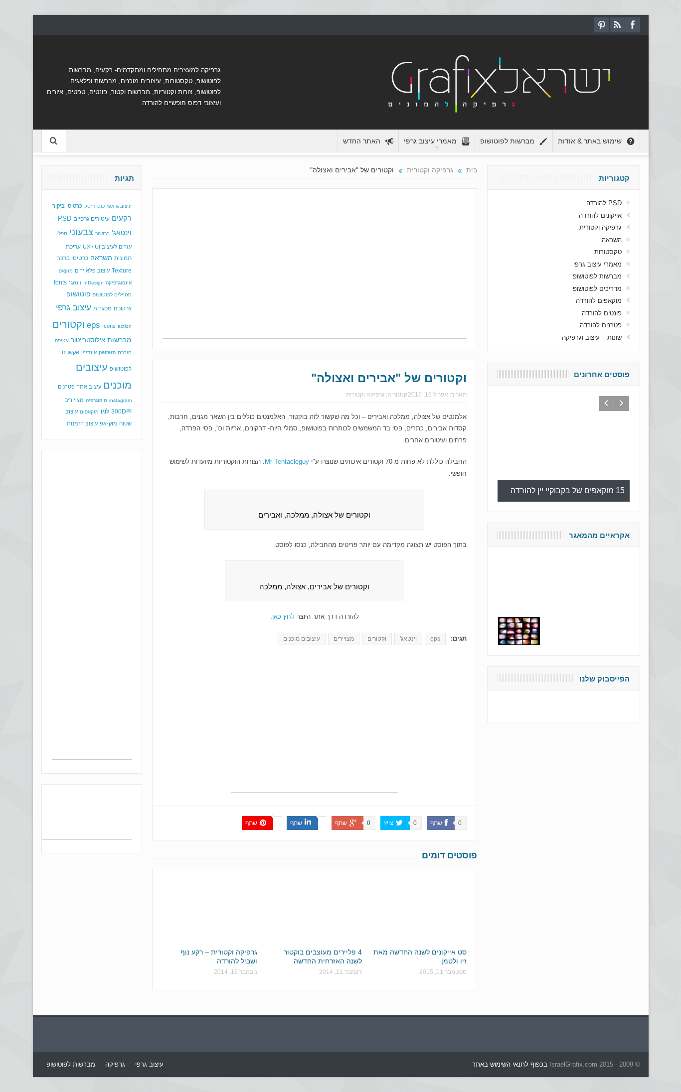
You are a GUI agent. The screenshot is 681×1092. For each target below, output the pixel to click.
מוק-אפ (108, 423)
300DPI (121, 411)
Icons (109, 326)
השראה (101, 258)
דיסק (89, 206)
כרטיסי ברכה (72, 258)
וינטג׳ (75, 282)
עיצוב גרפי (73, 307)
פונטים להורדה (602, 313)
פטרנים (66, 387)
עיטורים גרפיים (91, 218)
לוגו (105, 411)
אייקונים (123, 308)
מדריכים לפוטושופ (597, 288)
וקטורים (376, 638)
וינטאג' (408, 638)
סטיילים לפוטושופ (112, 294)
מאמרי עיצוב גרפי (430, 141)
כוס (101, 206)
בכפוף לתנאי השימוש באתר (509, 1064)
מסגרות (102, 308)
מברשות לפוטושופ (507, 141)
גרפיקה (115, 1064)
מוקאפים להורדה (599, 300)
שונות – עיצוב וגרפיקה (592, 337)
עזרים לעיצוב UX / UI (107, 247)
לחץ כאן (283, 616)
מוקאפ (66, 270)
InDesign (93, 282)
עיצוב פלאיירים (92, 270)
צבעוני (81, 232)
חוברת (125, 352)
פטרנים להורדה (601, 325)
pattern (107, 352)
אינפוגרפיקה (119, 282)
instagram (120, 400)
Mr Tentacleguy (287, 461)
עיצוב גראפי (119, 206)
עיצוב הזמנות (82, 423)
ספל (62, 233)
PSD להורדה (604, 203)
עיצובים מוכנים (301, 638)
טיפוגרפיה (96, 400)
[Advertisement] (315, 268)
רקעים (122, 218)
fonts (60, 282)
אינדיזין (89, 352)
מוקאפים (89, 411)
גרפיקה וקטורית (365, 394)
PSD (64, 218)
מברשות (119, 340)
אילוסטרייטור (88, 340)
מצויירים (344, 638)
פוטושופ (78, 294)
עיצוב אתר (89, 387)
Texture (122, 270)
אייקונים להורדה (600, 215)
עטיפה (62, 340)
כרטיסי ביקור (67, 206)
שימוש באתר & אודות (590, 141)
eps (435, 638)
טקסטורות (608, 252)
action (125, 326)
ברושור (102, 233)
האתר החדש (361, 141)
